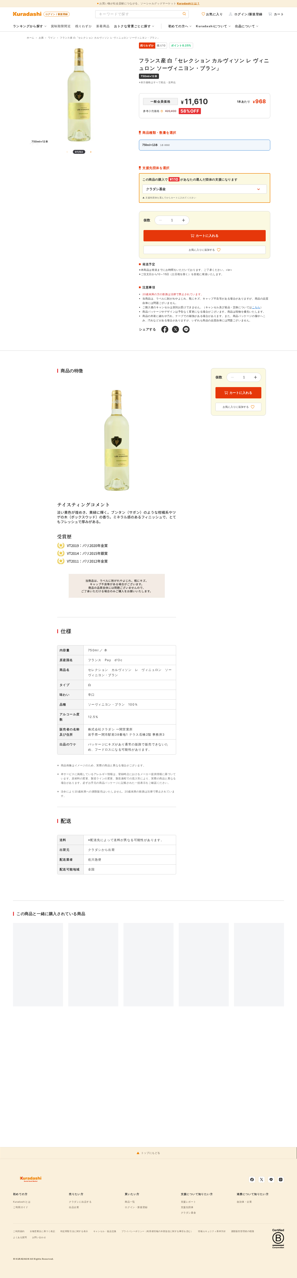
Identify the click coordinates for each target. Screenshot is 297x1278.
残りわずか (83, 26)
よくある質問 (20, 1237)
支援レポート (188, 1201)
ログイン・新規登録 (136, 1207)
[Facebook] (252, 1179)
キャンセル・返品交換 (104, 1231)
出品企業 (74, 1207)
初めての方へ (178, 26)
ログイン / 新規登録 (56, 14)
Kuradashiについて (211, 26)
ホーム (30, 37)
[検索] (184, 14)
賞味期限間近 (61, 26)
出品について (245, 26)
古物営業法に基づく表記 (42, 1231)
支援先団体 (187, 1207)
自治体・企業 (244, 1201)
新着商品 (103, 26)
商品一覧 (130, 1201)
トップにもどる (150, 1152)
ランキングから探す (28, 26)
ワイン (52, 37)
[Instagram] (280, 1179)
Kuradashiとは (22, 1201)
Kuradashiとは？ (188, 3)
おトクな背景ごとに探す (132, 26)
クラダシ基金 (188, 1212)
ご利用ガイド (20, 1207)
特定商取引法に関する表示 (74, 1231)
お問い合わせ (39, 1237)
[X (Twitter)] (261, 1179)
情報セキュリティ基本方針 (212, 1231)
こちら (256, 307)
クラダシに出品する (80, 1201)
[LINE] (271, 1179)
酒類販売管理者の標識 (242, 1231)
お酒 (41, 37)
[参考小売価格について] (161, 111)
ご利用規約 (19, 1231)
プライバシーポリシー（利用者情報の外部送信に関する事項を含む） (157, 1231)
